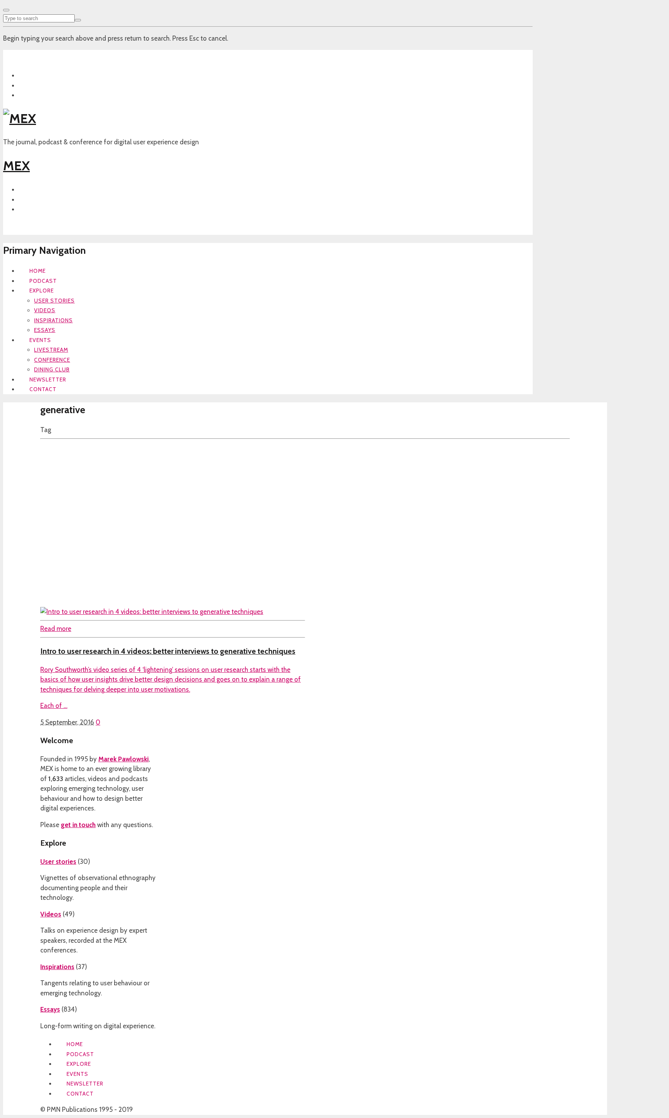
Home (37, 270)
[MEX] (19, 118)
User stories (54, 300)
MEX (16, 165)
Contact (43, 389)
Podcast (43, 280)
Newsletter (47, 379)
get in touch (78, 825)
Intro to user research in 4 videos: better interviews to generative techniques (167, 651)
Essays (44, 330)
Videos (44, 310)
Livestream (51, 349)
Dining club (52, 369)
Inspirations (53, 320)
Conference (52, 359)
